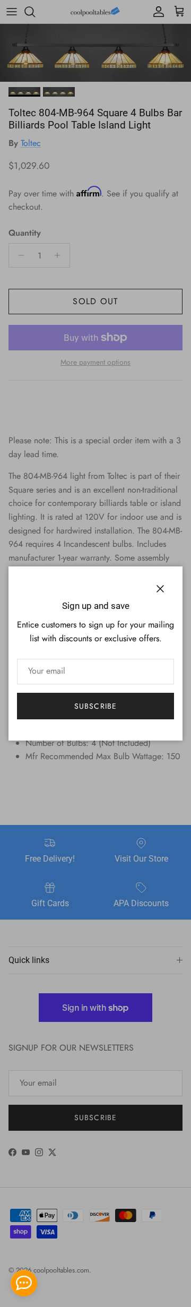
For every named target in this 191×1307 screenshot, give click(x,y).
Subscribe (95, 706)
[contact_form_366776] (24, 1283)
